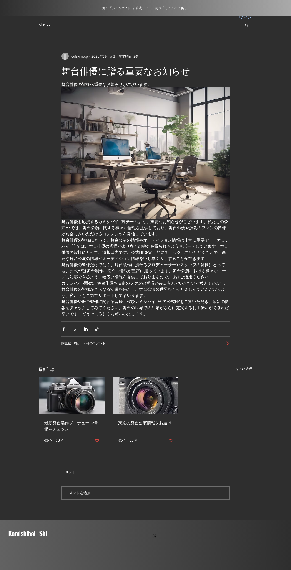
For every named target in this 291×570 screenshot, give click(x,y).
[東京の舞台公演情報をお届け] (145, 395)
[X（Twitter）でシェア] (75, 329)
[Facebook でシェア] (63, 329)
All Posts (44, 25)
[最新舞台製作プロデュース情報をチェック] (72, 395)
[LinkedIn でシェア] (86, 329)
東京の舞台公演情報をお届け (144, 422)
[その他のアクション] (227, 56)
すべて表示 (244, 368)
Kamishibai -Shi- (28, 533)
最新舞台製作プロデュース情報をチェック (71, 426)
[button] (246, 25)
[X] (154, 536)
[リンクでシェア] (97, 329)
